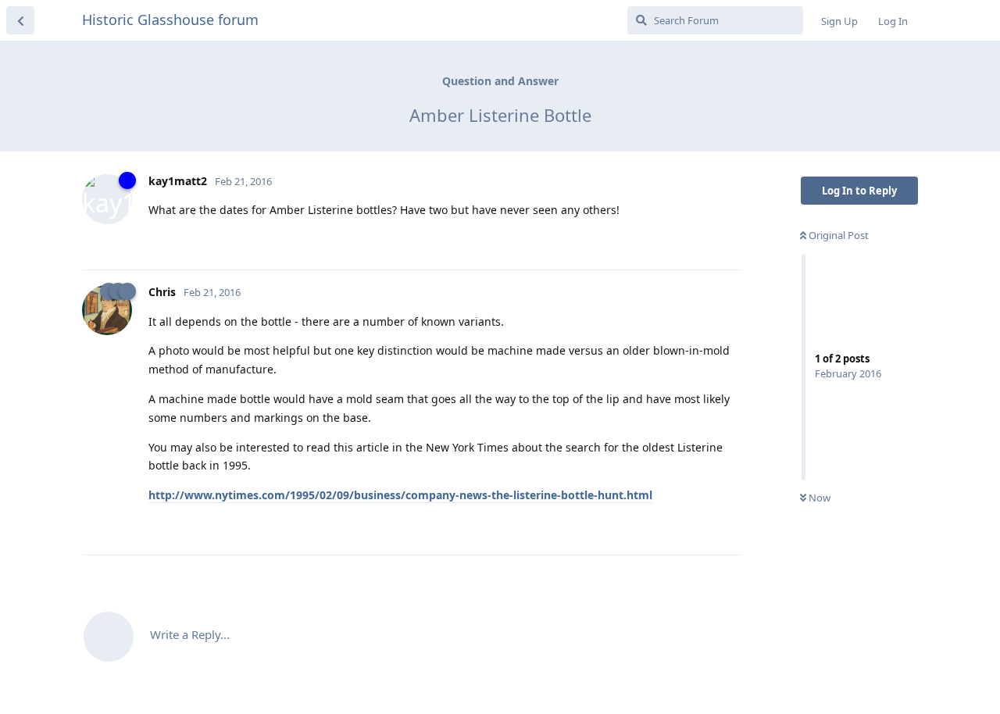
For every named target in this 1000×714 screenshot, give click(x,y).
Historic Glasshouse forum (170, 19)
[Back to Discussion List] (20, 20)
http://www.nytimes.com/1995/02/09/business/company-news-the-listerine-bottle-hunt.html (400, 494)
